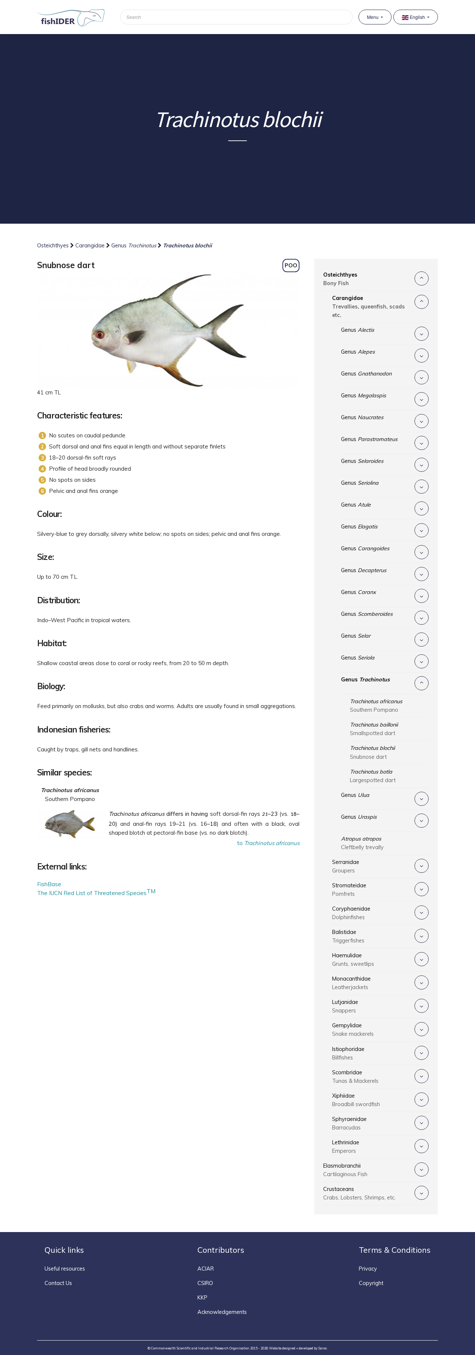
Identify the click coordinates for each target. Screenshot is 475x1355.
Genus (133, 245)
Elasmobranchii (345, 1170)
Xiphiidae (356, 1100)
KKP (202, 1297)
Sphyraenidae (349, 1123)
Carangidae (90, 245)
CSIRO (205, 1283)
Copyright (371, 1283)
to (268, 843)
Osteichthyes (53, 245)
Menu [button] (373, 17)
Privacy (368, 1268)
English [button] (417, 17)
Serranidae (345, 866)
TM (151, 891)
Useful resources (65, 1268)
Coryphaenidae (351, 913)
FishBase (49, 884)
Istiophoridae (348, 1053)
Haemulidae (353, 959)
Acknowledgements (222, 1312)
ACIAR (205, 1268)
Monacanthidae (351, 983)
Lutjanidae (345, 1006)
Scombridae (355, 1076)
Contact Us (58, 1283)
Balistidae (348, 936)
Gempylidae (353, 1029)
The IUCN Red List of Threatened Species (92, 893)
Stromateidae (349, 889)
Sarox (322, 1348)
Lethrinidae (345, 1146)
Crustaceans (359, 1193)
